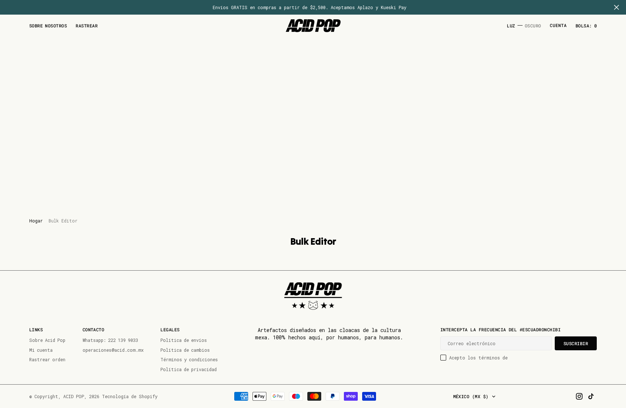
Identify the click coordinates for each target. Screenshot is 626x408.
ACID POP (73, 396)
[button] (558, 26)
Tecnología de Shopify (130, 396)
